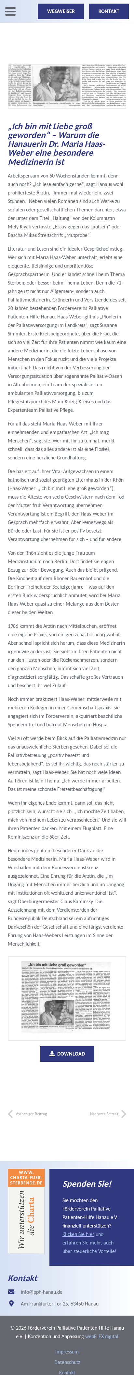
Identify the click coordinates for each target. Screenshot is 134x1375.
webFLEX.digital (101, 1336)
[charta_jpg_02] (26, 1211)
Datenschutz (67, 1362)
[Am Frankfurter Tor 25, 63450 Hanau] (14, 1303)
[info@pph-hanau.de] (14, 1292)
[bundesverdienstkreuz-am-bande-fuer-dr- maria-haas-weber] (67, 998)
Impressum (67, 1351)
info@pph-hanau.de (41, 1292)
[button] (10, 11)
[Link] (92, 1217)
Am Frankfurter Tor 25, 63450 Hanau (60, 1303)
